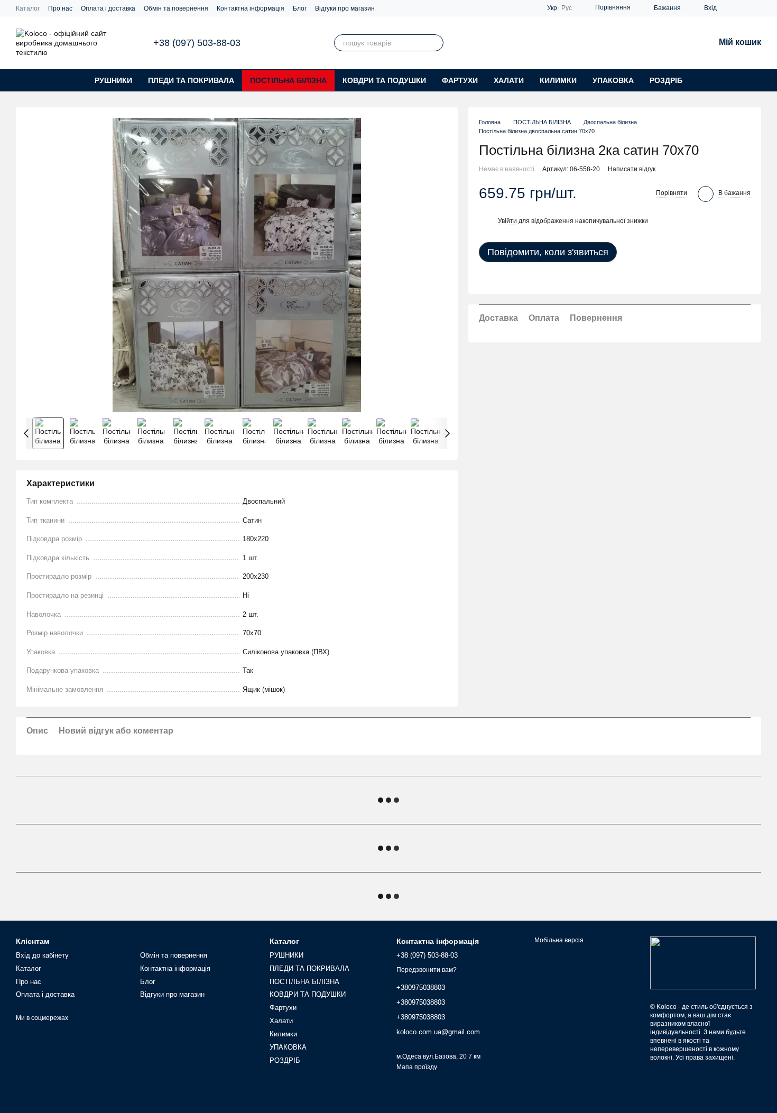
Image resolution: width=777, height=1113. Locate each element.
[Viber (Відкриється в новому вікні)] (744, 8)
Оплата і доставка (108, 8)
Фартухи (460, 80)
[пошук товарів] (435, 42)
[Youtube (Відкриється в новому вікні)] (757, 8)
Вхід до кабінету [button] (42, 955)
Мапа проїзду (416, 1067)
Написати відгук (631, 169)
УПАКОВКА (613, 80)
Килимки (558, 80)
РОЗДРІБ (666, 80)
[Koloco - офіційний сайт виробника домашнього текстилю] (703, 962)
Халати (509, 80)
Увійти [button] (507, 221)
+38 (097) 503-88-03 (196, 43)
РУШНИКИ (113, 80)
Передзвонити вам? (426, 969)
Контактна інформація (250, 8)
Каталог (28, 8)
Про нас (60, 8)
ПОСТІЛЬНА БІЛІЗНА (288, 80)
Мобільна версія (558, 940)
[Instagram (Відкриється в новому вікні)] (731, 8)
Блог (300, 8)
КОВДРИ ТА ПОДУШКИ (384, 80)
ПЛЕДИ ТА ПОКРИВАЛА (191, 80)
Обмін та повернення (176, 8)
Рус (566, 8)
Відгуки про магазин (345, 8)
